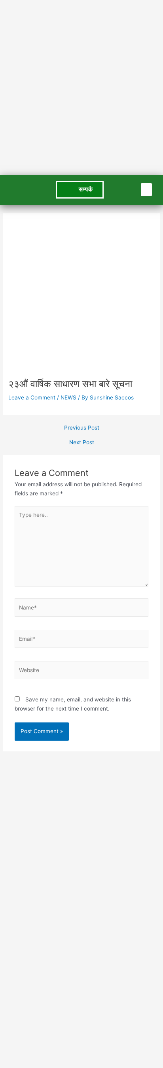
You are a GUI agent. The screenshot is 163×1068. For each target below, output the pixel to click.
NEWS (68, 397)
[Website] (82, 672)
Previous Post (81, 428)
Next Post (81, 442)
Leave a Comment (31, 397)
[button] (146, 189)
